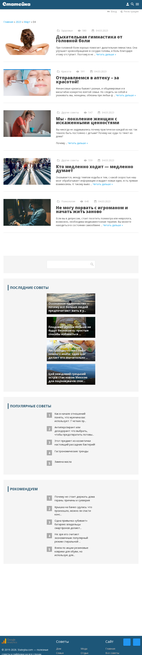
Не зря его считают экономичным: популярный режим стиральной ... (71, 537)
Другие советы (70, 112)
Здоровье (67, 30)
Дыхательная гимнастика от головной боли (89, 39)
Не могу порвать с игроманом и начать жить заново (92, 209)
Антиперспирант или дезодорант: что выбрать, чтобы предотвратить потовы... (74, 430)
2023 (18, 21)
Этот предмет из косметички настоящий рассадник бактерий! (75, 442)
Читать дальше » (106, 54)
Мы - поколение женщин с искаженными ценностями (87, 121)
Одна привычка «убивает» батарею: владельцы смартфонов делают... (71, 524)
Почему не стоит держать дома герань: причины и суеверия (75, 498)
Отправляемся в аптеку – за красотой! (87, 80)
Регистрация (131, 11)
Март (27, 21)
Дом (58, 648)
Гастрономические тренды (71, 451)
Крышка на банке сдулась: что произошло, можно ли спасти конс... (73, 510)
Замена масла (63, 461)
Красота (66, 71)
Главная (8, 21)
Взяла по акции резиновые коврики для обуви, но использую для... (71, 551)
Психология (68, 201)
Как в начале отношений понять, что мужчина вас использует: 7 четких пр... (70, 417)
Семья (60, 653)
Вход (114, 11)
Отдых (84, 653)
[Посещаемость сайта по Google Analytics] (9, 642)
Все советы (112, 653)
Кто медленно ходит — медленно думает (94, 168)
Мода (84, 648)
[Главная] (16, 4)
